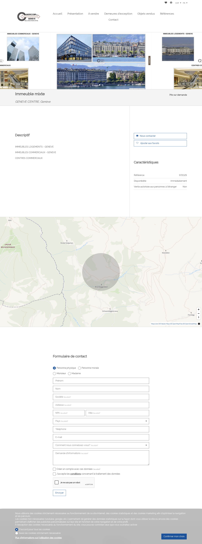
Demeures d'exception (118, 13)
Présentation (75, 13)
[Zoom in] (199, 309)
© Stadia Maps (164, 324)
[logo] (29, 16)
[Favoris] (166, 3)
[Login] (171, 3)
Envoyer (59, 492)
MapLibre (154, 324)
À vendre (93, 13)
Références (167, 13)
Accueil (57, 13)
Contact (113, 19)
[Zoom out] (199, 313)
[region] (101, 272)
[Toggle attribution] (199, 323)
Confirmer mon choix (174, 536)
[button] (2, 60)
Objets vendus (146, 13)
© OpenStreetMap (190, 324)
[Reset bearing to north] (199, 317)
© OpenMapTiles (177, 324)
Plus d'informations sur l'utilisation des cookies (38, 537)
